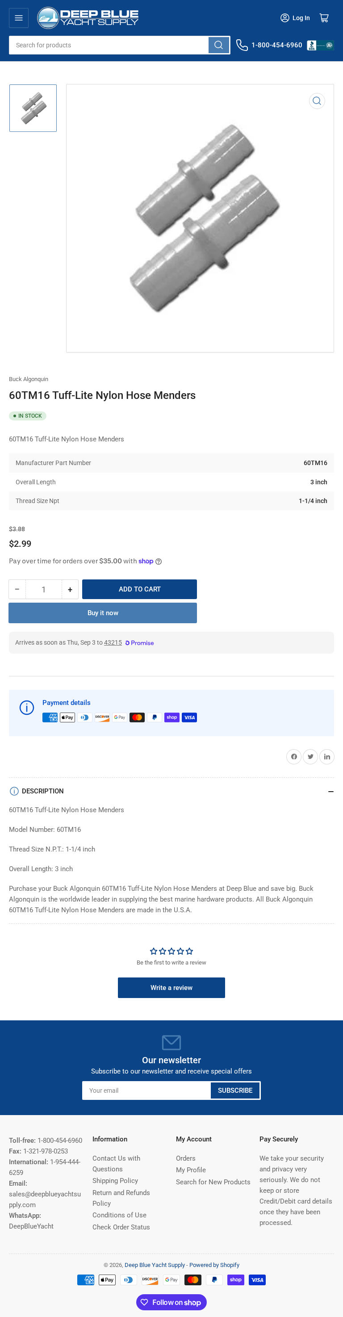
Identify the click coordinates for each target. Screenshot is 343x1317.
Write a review (171, 988)
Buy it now (103, 613)
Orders (186, 1158)
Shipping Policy (115, 1181)
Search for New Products (213, 1182)
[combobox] (119, 45)
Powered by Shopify (214, 1265)
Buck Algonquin (28, 379)
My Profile (191, 1170)
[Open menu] (19, 18)
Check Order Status (121, 1227)
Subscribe (235, 1090)
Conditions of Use (119, 1215)
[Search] (219, 45)
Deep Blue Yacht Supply (155, 1265)
